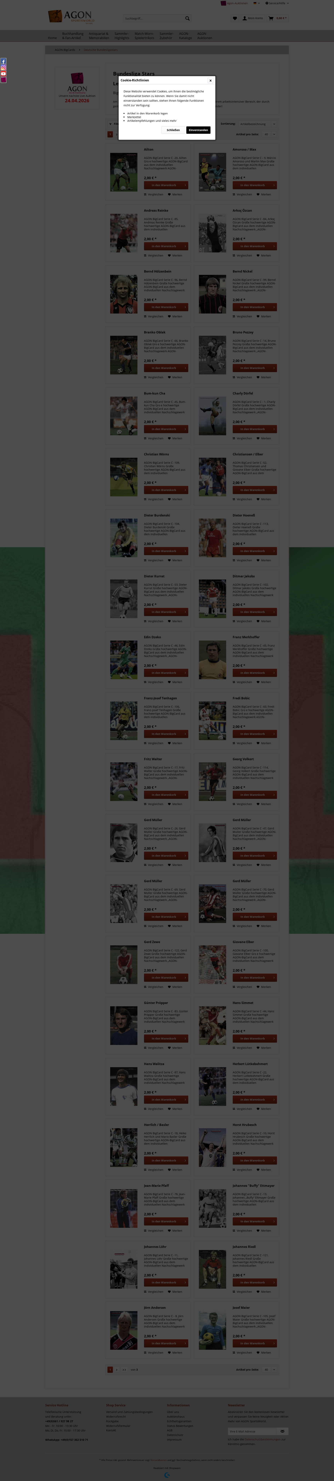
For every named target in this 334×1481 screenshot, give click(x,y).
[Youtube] (3, 74)
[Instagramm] (3, 67)
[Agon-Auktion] (3, 80)
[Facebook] (3, 61)
